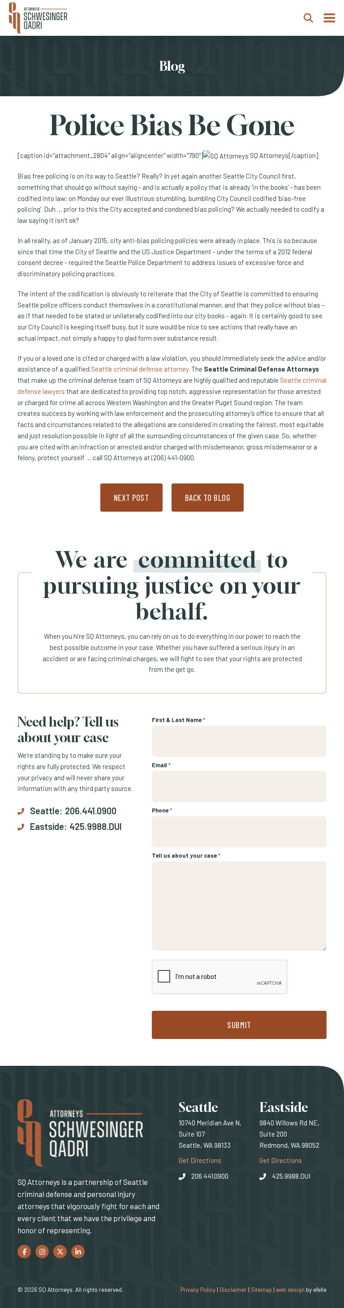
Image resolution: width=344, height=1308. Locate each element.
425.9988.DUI (95, 826)
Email (161, 765)
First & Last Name (178, 719)
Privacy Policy (198, 1289)
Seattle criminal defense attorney (140, 369)
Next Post (131, 497)
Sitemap (261, 1289)
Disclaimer (233, 1289)
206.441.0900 (90, 810)
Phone (162, 810)
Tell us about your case (186, 855)
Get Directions (200, 1160)
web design (290, 1289)
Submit (239, 1025)
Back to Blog (208, 497)
